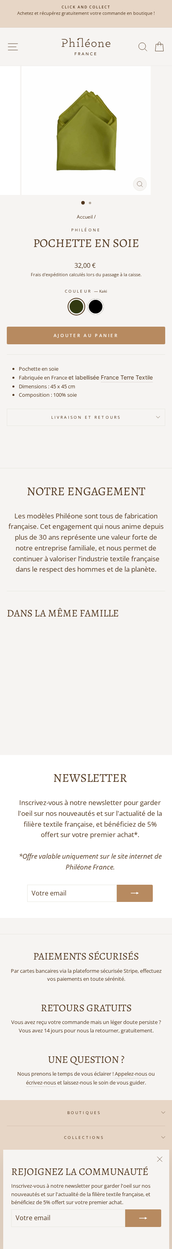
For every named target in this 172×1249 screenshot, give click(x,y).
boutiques (84, 1112)
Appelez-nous (131, 1073)
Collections (84, 1137)
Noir (96, 307)
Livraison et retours (86, 417)
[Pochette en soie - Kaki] (32, 727)
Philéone (86, 230)
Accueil (85, 216)
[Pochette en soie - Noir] (41, 727)
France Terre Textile (127, 377)
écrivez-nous (41, 1082)
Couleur (86, 291)
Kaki (76, 307)
